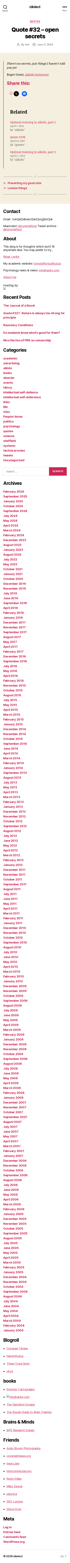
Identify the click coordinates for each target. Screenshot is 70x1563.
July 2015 (10, 700)
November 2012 (14, 816)
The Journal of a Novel (19, 305)
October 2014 (13, 739)
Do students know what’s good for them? (31, 332)
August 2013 (12, 777)
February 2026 (13, 491)
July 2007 (10, 1126)
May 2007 (10, 1136)
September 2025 (15, 496)
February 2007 (13, 1151)
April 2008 (10, 1083)
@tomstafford (27, 226)
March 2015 (11, 714)
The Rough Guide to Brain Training (29, 1412)
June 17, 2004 (45, 44)
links (6, 402)
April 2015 (10, 709)
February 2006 (13, 1209)
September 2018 (15, 603)
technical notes (14, 450)
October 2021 (12, 569)
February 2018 (13, 612)
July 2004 (10, 1301)
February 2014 (13, 763)
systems (9, 445)
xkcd (10, 1371)
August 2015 (12, 695)
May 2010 (10, 962)
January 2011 (12, 923)
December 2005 (15, 1219)
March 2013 (11, 797)
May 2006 (10, 1194)
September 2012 (15, 826)
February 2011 (13, 918)
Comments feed (14, 1537)
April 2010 (10, 966)
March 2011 (11, 913)
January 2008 (13, 1097)
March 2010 (11, 971)
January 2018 (13, 617)
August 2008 (12, 1063)
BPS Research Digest (21, 1430)
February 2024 (13, 535)
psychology (11, 426)
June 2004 (11, 1306)
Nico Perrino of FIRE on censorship (27, 340)
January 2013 (13, 806)
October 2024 (13, 506)
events (8, 382)
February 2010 (13, 976)
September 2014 (15, 743)
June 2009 (11, 1015)
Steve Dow (14, 1509)
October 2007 (13, 1112)
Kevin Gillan (14, 1478)
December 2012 (14, 811)
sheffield (9, 441)
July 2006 (10, 1185)
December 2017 (14, 622)
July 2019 (10, 593)
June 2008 (11, 1073)
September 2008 (15, 1059)
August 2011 (12, 889)
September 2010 (15, 942)
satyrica (12, 1494)
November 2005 (15, 1223)
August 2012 (12, 831)
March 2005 (12, 1262)
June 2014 (10, 748)
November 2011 (14, 874)
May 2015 (10, 705)
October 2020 (13, 579)
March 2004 (12, 1320)
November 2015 (14, 685)
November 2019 (14, 588)
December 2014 (14, 729)
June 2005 (11, 1248)
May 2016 (10, 671)
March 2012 (11, 855)
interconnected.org (19, 1471)
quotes (35, 21)
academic (10, 358)
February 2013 (13, 802)
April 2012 (10, 850)
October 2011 (12, 879)
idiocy (7, 387)
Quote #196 (17, 137)
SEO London (15, 1501)
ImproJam (13, 1463)
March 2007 (12, 1146)
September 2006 (15, 1175)
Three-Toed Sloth (18, 1363)
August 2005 (12, 1238)
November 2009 (15, 991)
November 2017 (14, 627)
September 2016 (15, 661)
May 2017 (10, 642)
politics (8, 421)
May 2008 (10, 1078)
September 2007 (15, 1117)
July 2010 (10, 952)
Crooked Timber (17, 1348)
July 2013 (10, 782)
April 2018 (10, 608)
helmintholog (15, 1356)
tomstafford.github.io (47, 263)
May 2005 (10, 1252)
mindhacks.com (49, 270)
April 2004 (10, 1316)
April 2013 (10, 792)
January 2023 (13, 549)
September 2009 (15, 1000)
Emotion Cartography (21, 1389)
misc (6, 411)
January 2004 (13, 1330)
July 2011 (10, 894)
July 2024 (10, 515)
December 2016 (14, 656)
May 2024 (10, 520)
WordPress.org (14, 1541)
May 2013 (10, 787)
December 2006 (15, 1160)
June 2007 (11, 1131)
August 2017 (12, 637)
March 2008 (12, 1088)
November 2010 (14, 932)
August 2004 (12, 1296)
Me (5, 407)
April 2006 (10, 1199)
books (7, 373)
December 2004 (15, 1277)
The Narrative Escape (21, 1404)
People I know (12, 416)
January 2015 (13, 724)
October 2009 (13, 996)
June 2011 (10, 899)
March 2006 (12, 1204)
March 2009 (12, 1029)
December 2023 (14, 540)
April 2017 (10, 646)
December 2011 (14, 869)
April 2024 (10, 525)
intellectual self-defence (20, 392)
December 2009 (15, 986)
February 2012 (13, 860)
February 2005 (13, 1267)
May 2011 (10, 903)
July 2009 (10, 1010)
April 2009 (10, 1025)
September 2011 (14, 884)
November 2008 (15, 1049)
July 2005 (10, 1243)
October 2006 (13, 1170)
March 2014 (11, 758)
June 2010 (10, 957)
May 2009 (10, 1020)
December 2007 (14, 1102)
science (8, 436)
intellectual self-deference (22, 397)
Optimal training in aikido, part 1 (33, 122)
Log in (7, 1527)
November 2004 (15, 1282)
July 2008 (10, 1068)
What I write (11, 256)
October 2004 (13, 1286)
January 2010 (13, 981)
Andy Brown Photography (24, 1448)
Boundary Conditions (18, 325)
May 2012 (10, 845)
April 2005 (10, 1257)
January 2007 (13, 1156)
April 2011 (10, 908)
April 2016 (10, 675)
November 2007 (14, 1107)
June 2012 (10, 840)
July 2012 (10, 836)
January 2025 (13, 501)
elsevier (9, 377)
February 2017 (13, 651)
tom (27, 44)
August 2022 (12, 554)
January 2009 (13, 1039)
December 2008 (15, 1044)
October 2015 (13, 690)
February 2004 (13, 1325)
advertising (11, 363)
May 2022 (10, 564)
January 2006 (13, 1214)
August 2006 (12, 1180)
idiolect (34, 7)
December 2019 (14, 583)
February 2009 (13, 1034)
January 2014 (13, 768)
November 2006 (15, 1165)
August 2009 (12, 1005)
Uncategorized (13, 460)
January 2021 (13, 574)
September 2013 (15, 772)
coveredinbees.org (19, 1456)
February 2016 (13, 680)
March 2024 (11, 530)
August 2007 (12, 1122)
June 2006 (11, 1189)
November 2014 (14, 734)
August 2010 (12, 947)
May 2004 (10, 1311)
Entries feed (11, 1532)
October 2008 (13, 1054)
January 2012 (13, 865)
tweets (8, 455)
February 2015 (13, 719)
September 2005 (15, 1233)
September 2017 (15, 632)
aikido (7, 368)
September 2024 (15, 511)
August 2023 (12, 545)
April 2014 (10, 753)
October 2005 (13, 1228)
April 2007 (10, 1141)
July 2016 (10, 666)
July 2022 (10, 559)
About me (9, 277)
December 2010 (14, 928)
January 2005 (13, 1272)
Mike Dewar (14, 1486)
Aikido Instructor (37, 75)
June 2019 (10, 598)
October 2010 (13, 937)
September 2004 (15, 1291)
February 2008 (13, 1092)
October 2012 (12, 821)
